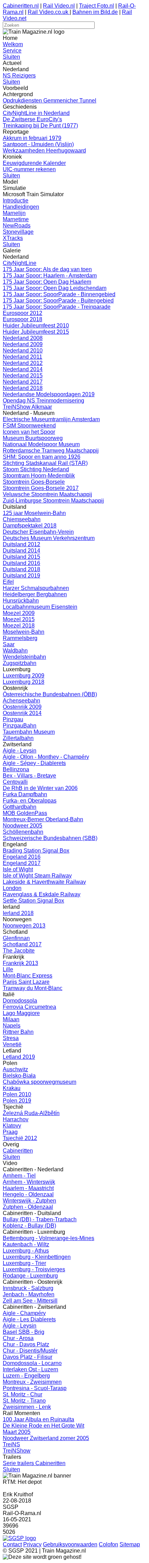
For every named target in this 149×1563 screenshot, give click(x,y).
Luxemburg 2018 (23, 682)
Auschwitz (15, 1069)
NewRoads (16, 225)
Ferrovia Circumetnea (29, 1007)
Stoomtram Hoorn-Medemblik (39, 476)
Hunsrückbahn (21, 601)
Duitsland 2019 (21, 576)
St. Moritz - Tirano (24, 1401)
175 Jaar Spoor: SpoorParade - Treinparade (57, 307)
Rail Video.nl (59, 6)
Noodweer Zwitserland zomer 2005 (46, 1438)
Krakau (11, 1088)
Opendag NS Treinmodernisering (43, 401)
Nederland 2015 (23, 376)
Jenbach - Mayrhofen (28, 1294)
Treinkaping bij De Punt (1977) (40, 125)
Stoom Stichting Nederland (36, 469)
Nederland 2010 (23, 351)
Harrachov (15, 1119)
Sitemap (130, 1544)
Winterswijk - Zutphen (29, 1201)
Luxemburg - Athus (26, 1251)
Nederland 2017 (23, 382)
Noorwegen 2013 (24, 926)
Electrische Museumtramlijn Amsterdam (51, 419)
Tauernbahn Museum (29, 732)
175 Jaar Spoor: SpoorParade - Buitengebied (58, 301)
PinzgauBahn (19, 726)
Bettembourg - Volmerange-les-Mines (48, 1238)
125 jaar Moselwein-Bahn (34, 513)
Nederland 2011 (22, 357)
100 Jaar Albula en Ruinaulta (38, 1419)
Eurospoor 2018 (22, 319)
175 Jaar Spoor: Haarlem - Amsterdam (50, 275)
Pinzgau (13, 719)
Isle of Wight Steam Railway (37, 876)
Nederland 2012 (23, 363)
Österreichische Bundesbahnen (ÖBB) (50, 694)
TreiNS (11, 1444)
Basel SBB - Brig (23, 1332)
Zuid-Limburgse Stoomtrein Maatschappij (53, 501)
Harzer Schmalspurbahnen (36, 588)
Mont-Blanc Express (27, 976)
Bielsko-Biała (19, 1076)
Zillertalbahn (18, 738)
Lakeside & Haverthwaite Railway (44, 882)
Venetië (12, 1044)
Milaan (11, 1019)
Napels (11, 1026)
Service (12, 50)
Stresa (11, 1038)
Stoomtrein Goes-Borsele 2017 (41, 488)
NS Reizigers (19, 75)
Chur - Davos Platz (26, 1344)
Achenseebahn (21, 701)
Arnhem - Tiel (19, 1176)
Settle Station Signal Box (33, 901)
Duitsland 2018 (21, 569)
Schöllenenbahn (23, 832)
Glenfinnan (16, 938)
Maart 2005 (16, 1432)
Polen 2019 (17, 1101)
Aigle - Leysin (19, 751)
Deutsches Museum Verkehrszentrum (49, 538)
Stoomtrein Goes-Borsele (34, 482)
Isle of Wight (18, 869)
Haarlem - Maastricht (28, 1188)
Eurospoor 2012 (22, 313)
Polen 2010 (17, 1094)
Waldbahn (15, 651)
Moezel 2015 (19, 619)
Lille (8, 969)
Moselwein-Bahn (23, 632)
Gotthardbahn (19, 807)
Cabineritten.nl (21, 6)
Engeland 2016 (22, 857)
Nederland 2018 (23, 388)
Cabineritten (18, 1151)
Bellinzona (16, 769)
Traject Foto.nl (96, 6)
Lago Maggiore (21, 1013)
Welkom (13, 44)
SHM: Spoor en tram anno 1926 (41, 457)
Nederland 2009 (23, 344)
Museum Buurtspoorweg (33, 438)
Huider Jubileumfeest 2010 (36, 326)
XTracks (13, 238)
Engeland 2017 (22, 863)
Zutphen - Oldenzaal (28, 1207)
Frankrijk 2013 (20, 963)
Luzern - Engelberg (26, 1376)
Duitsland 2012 (21, 544)
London (12, 888)
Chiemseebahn (22, 519)
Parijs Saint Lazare (26, 982)
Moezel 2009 (19, 613)
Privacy (32, 1544)
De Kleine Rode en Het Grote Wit (43, 1426)
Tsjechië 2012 (20, 1138)
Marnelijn (14, 213)
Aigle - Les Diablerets (29, 1319)
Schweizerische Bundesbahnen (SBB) (50, 838)
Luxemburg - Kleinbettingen (37, 1257)
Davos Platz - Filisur (27, 1357)
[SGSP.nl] (19, 1538)
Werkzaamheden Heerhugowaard (44, 150)
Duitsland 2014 (21, 551)
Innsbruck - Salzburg (28, 1288)
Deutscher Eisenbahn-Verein (38, 532)
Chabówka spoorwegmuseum (39, 1082)
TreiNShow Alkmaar (27, 407)
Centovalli (15, 782)
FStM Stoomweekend (29, 426)
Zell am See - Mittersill (30, 1301)
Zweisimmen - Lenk (27, 1407)
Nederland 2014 (23, 369)
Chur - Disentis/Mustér (30, 1351)
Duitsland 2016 (21, 563)
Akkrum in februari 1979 (32, 138)
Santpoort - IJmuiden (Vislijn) (38, 144)
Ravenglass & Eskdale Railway (41, 894)
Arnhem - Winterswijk (29, 1182)
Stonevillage (18, 232)
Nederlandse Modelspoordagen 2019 (49, 394)
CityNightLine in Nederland (36, 113)
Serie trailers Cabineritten (34, 1463)
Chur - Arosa (18, 1338)
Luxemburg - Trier (24, 1263)
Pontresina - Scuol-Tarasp (35, 1388)
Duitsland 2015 (21, 557)
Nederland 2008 (23, 338)
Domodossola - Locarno (32, 1363)
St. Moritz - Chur (22, 1394)
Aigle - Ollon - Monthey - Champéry (46, 757)
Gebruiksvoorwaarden (70, 1544)
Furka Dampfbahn (25, 794)
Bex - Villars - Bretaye (29, 776)
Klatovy (12, 1126)
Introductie (15, 200)
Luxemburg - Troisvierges (34, 1269)
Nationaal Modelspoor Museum (41, 444)
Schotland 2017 (22, 944)
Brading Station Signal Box (36, 851)
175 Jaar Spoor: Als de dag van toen (47, 269)
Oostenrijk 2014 (22, 713)
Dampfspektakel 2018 (29, 526)
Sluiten (11, 57)
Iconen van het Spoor (29, 432)
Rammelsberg (20, 638)
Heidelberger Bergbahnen (35, 594)
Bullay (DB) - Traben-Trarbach (40, 1219)
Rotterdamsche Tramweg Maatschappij (51, 451)
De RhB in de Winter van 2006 (40, 788)
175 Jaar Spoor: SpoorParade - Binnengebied (59, 294)
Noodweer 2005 (22, 826)
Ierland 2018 (18, 913)
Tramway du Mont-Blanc (32, 988)
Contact (12, 1544)
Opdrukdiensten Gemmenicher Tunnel (49, 100)
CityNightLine (19, 263)
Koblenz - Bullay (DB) (29, 1226)
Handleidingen (21, 207)
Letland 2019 (19, 1057)
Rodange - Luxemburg (30, 1276)
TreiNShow (16, 1451)
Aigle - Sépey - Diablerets (34, 763)
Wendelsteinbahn (24, 657)
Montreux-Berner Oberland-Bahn (43, 819)
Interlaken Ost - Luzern (30, 1369)
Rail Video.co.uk (49, 12)
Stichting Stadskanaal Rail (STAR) (45, 463)
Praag (10, 1132)
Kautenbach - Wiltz (26, 1244)
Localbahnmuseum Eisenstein (40, 607)
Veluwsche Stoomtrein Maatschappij (47, 494)
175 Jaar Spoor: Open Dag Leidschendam (54, 288)
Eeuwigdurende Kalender (34, 163)
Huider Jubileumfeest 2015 (36, 332)
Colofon (108, 1544)
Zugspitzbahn (19, 663)
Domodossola (20, 1001)
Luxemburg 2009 (23, 676)
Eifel (8, 582)
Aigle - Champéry (24, 1313)
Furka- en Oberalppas (29, 801)
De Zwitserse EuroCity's (32, 119)
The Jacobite (19, 951)
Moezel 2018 (19, 626)
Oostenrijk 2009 (22, 707)
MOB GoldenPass (25, 813)
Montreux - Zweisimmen (32, 1382)
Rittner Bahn (18, 1032)
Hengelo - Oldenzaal (28, 1194)
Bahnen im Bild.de (95, 12)
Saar (9, 644)
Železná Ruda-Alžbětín (31, 1113)
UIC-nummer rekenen (29, 169)
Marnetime (16, 219)
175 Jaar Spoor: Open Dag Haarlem (47, 282)
